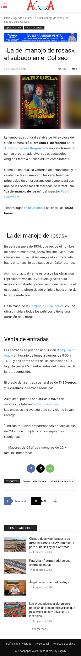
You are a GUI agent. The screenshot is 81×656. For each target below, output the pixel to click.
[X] (40, 468)
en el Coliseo (33, 208)
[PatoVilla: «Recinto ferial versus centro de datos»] (15, 566)
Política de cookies (64, 643)
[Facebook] (31, 468)
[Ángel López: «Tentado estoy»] (15, 588)
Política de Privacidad (19, 643)
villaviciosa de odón (61, 481)
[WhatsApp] (50, 468)
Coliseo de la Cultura (34, 481)
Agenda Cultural (22, 18)
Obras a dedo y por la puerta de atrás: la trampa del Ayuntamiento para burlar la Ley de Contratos (51, 542)
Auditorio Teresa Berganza (24, 148)
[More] (55, 501)
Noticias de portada (34, 27)
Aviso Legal (42, 643)
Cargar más (39, 629)
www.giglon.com (46, 404)
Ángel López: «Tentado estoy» (49, 582)
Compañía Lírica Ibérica (46, 306)
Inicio (7, 18)
